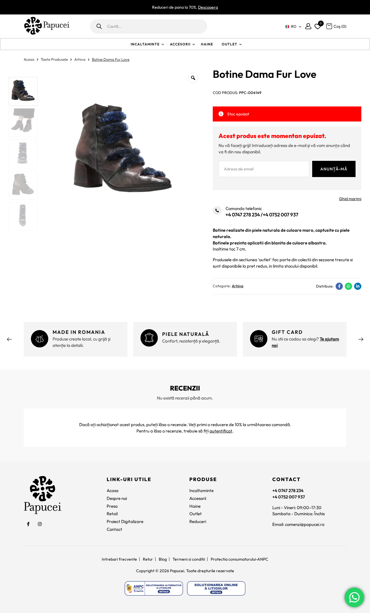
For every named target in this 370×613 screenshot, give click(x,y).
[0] (316, 25)
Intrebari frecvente (119, 559)
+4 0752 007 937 (280, 214)
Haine (207, 44)
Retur (148, 559)
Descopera (208, 7)
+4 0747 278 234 (242, 214)
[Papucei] (46, 26)
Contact (114, 529)
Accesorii (180, 44)
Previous (9, 339)
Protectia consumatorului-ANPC (239, 559)
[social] (28, 524)
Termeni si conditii (189, 559)
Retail (112, 513)
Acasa (29, 59)
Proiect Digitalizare (125, 521)
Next (361, 339)
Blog (163, 559)
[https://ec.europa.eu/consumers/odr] (216, 588)
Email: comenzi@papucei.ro (298, 524)
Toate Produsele (54, 59)
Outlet (229, 44)
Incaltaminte (145, 44)
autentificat (221, 431)
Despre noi (117, 498)
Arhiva (80, 59)
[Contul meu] (308, 26)
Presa (112, 506)
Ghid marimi (350, 198)
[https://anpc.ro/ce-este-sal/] (154, 588)
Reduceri (197, 521)
